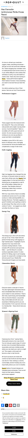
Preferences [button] (5, 423)
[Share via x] (6, 405)
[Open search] (23, 2)
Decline (14, 431)
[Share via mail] (14, 405)
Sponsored (4, 6)
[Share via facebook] (2, 405)
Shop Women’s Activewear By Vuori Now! (14, 378)
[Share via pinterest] (10, 405)
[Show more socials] (18, 405)
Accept (14, 427)
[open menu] (4, 2)
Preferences (14, 434)
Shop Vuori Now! (14, 383)
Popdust (7, 38)
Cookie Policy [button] (18, 419)
